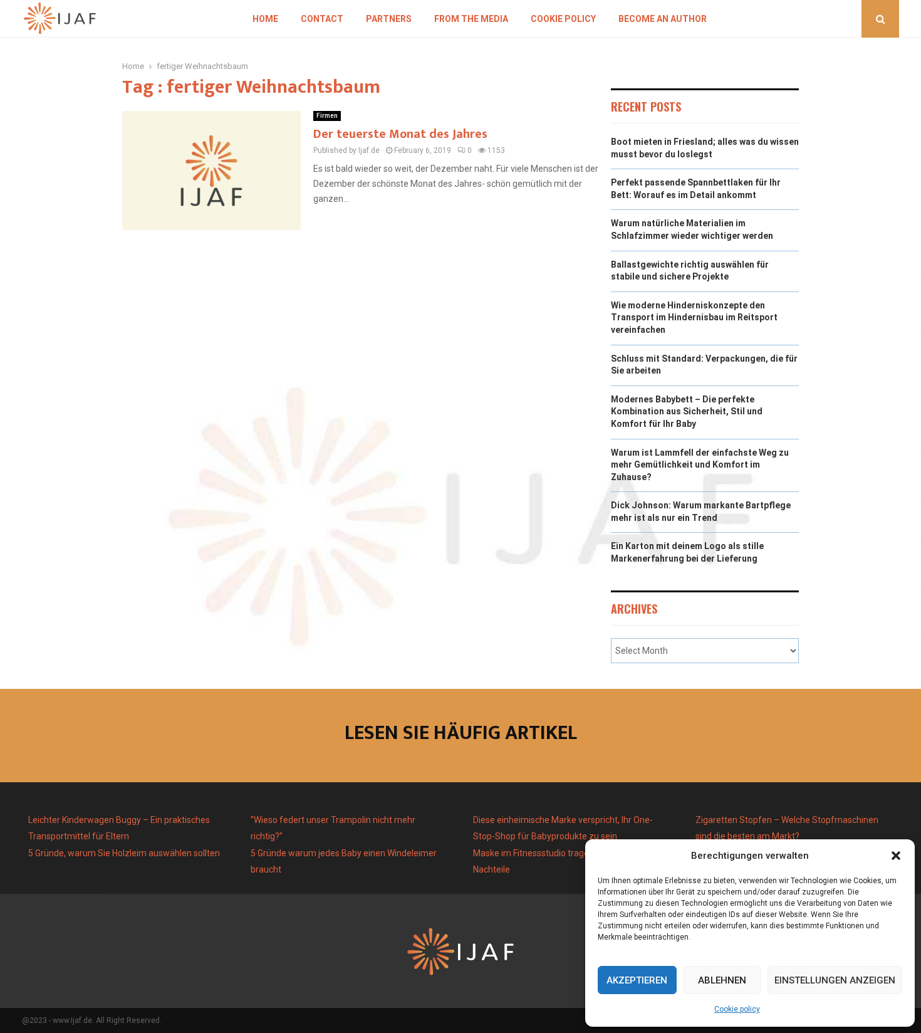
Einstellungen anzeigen (834, 980)
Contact (322, 19)
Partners (389, 19)
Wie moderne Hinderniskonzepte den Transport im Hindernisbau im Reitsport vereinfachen (694, 317)
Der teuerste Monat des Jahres (400, 134)
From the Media (471, 19)
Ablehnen (722, 980)
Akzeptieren (636, 980)
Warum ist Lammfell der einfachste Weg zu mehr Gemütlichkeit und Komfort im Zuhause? (700, 465)
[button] (896, 855)
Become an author (662, 19)
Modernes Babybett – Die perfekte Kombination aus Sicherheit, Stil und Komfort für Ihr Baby (686, 411)
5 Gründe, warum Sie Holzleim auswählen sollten (124, 853)
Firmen (327, 115)
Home (265, 19)
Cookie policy (737, 1009)
